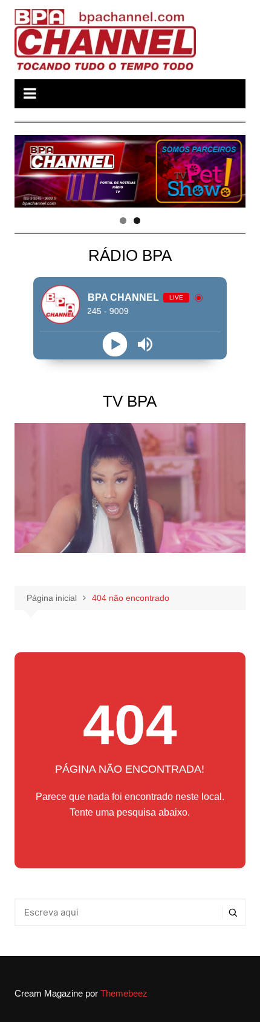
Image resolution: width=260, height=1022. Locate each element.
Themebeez (124, 993)
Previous (30, 168)
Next (230, 168)
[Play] (114, 344)
